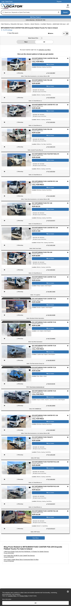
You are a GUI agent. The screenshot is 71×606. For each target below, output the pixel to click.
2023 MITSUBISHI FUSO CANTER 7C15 (44, 391)
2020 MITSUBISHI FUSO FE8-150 (42, 129)
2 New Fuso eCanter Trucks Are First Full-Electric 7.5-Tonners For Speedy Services (26, 551)
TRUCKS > (27, 24)
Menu (67, 7)
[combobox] (37, 12)
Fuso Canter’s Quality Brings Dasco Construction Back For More (21, 559)
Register (59, 1)
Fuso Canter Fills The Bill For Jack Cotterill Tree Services (19, 555)
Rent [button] (25, 42)
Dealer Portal (8, 1)
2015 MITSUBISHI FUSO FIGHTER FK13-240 (45, 462)
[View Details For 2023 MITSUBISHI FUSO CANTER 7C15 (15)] (16, 396)
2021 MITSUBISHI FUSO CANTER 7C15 (44, 298)
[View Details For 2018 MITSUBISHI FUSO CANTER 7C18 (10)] (16, 282)
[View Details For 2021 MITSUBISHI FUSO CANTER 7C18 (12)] (16, 329)
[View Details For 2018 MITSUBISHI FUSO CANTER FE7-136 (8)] (16, 233)
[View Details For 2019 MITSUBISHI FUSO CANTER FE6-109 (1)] (16, 64)
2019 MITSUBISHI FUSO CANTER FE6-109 (45, 58)
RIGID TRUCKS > (36, 24)
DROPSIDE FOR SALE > (60, 24)
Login (2, 1)
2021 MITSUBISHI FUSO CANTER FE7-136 (45, 181)
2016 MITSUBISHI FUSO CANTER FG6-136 (45, 511)
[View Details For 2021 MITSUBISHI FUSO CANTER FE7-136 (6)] (16, 187)
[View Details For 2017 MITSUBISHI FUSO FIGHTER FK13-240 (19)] (16, 492)
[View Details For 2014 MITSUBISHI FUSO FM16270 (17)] (16, 443)
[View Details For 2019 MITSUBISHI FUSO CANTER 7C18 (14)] (16, 375)
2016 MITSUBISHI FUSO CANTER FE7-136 (45, 415)
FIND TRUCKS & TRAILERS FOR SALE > (12, 24)
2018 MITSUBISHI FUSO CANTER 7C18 (44, 277)
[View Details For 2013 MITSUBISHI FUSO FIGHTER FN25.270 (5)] (16, 159)
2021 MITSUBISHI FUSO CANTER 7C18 (44, 322)
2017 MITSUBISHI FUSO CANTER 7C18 (44, 345)
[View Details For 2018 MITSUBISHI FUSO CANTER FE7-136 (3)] (16, 110)
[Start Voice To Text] (58, 12)
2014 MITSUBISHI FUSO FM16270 (42, 437)
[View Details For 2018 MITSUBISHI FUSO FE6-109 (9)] (16, 258)
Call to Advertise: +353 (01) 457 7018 (35, 20)
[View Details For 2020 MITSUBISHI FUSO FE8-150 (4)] (16, 135)
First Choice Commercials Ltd (37, 387)
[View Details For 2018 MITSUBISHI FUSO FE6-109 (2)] (16, 86)
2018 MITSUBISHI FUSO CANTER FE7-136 (45, 104)
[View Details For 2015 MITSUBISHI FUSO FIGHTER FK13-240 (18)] (16, 467)
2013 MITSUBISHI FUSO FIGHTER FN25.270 (45, 154)
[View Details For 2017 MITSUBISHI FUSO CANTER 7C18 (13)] (16, 351)
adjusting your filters (45, 49)
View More (35, 538)
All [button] (44, 42)
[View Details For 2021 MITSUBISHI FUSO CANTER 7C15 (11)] (16, 306)
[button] (50, 33)
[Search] (3, 12)
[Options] (67, 58)
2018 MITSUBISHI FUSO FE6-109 (42, 80)
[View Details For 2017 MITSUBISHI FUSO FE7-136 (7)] (16, 209)
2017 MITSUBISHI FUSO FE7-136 (42, 203)
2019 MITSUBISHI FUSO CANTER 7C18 (44, 367)
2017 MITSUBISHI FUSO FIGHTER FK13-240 (45, 486)
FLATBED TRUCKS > (47, 24)
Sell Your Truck (35, 17)
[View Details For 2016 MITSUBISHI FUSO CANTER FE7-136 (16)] (16, 421)
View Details (51, 64)
